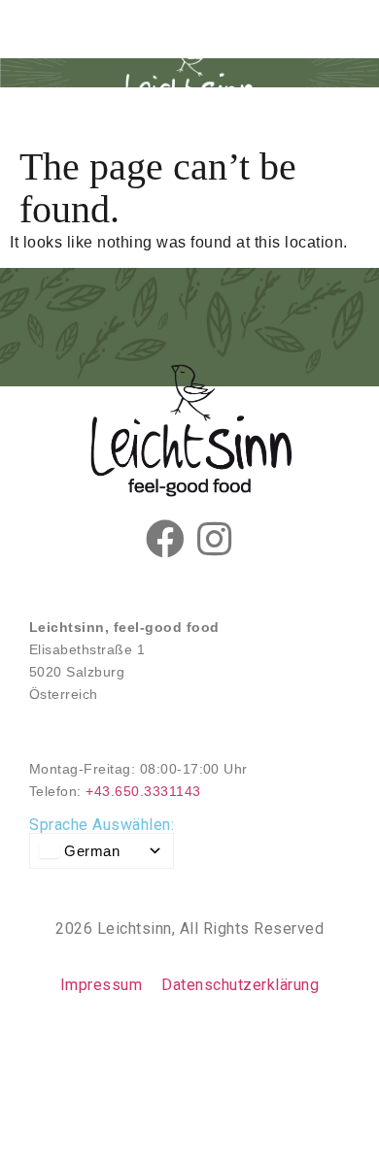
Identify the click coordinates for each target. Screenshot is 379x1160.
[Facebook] (165, 538)
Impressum (101, 985)
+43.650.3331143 (143, 791)
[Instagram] (213, 538)
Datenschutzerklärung (240, 985)
